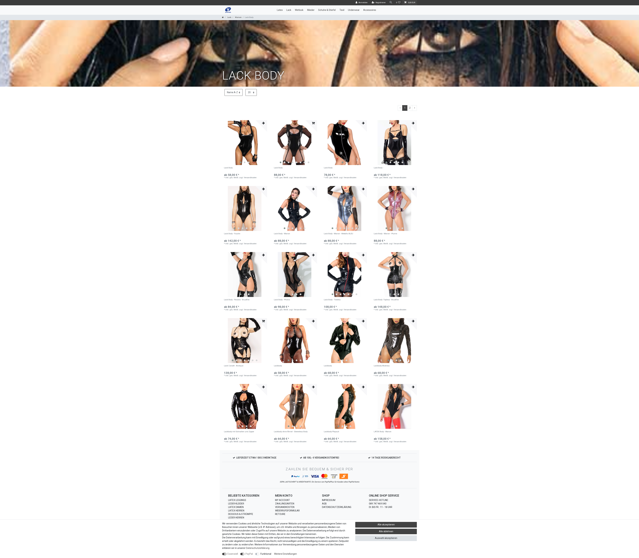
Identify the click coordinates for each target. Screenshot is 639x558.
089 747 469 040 (377, 503)
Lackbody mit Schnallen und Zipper (239, 432)
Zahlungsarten (284, 503)
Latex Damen (236, 507)
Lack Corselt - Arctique (233, 366)
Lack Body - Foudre (232, 234)
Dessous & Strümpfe (240, 514)
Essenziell (232, 554)
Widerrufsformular (287, 510)
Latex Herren (236, 510)
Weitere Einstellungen (285, 554)
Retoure (280, 514)
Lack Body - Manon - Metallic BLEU (338, 234)
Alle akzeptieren (386, 524)
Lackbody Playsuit (331, 432)
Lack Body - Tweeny (332, 300)
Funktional (265, 554)
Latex (280, 10)
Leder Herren (236, 517)
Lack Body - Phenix (282, 300)
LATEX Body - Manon (382, 432)
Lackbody (278, 366)
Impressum (328, 500)
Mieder (311, 10)
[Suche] (391, 2)
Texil (341, 10)
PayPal (249, 554)
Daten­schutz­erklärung (257, 548)
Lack (288, 10)
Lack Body (228, 168)
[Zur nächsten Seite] (414, 108)
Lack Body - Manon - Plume (385, 234)
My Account (282, 500)
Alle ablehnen (386, 531)
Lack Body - (378, 168)
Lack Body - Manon (282, 234)
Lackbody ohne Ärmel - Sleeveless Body (291, 432)
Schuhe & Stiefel (327, 10)
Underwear (354, 10)
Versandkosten (284, 507)
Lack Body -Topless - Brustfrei (386, 300)
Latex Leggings (237, 500)
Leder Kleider (236, 503)
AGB (324, 503)
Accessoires (369, 10)
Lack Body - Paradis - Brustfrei (236, 300)
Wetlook (299, 10)
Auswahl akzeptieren (386, 538)
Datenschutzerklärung (336, 507)
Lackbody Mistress (382, 366)
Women (238, 17)
